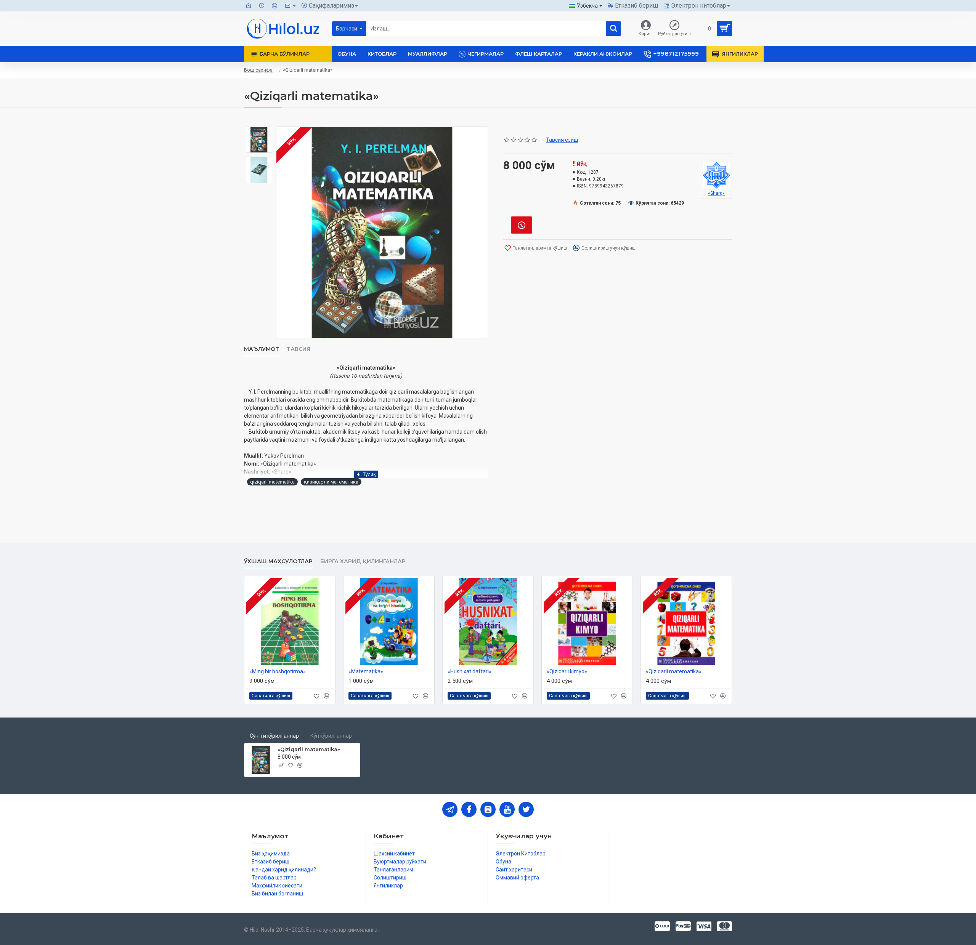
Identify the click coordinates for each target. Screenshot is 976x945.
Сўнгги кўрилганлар (274, 736)
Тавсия (298, 349)
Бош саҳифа (258, 70)
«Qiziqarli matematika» (674, 671)
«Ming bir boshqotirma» (277, 671)
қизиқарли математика (331, 482)
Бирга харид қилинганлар (363, 561)
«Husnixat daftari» (469, 671)
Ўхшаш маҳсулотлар (278, 561)
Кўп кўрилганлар (331, 736)
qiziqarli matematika (272, 482)
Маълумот (261, 349)
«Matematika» (365, 671)
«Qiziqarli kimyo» (567, 671)
